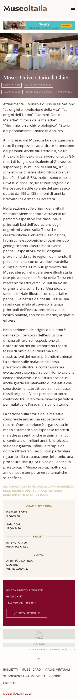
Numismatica (64, 91)
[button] (73, 8)
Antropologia (11, 85)
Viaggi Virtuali (57, 669)
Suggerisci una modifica (24, 676)
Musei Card (31, 669)
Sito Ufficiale (29, 613)
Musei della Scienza (39, 91)
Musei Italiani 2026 (17, 693)
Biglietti (10, 669)
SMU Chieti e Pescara (38, 85)
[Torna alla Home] (25, 8)
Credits (9, 683)
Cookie (55, 676)
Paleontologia (12, 91)
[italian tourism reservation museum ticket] (39, 25)
